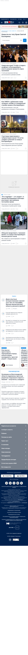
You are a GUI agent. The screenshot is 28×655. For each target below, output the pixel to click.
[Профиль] (26, 23)
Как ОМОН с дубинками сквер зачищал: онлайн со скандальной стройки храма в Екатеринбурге (13, 103)
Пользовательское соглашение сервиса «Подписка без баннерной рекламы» (14, 517)
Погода (20, 19)
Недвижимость (5, 19)
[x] (21, 483)
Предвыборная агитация (8, 459)
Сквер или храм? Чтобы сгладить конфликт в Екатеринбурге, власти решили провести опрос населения (14, 68)
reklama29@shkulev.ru (14, 506)
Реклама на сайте (6, 437)
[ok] (14, 483)
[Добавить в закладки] (25, 78)
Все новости (13, 30)
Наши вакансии (5, 452)
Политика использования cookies (14, 512)
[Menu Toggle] (1, 23)
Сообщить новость (7, 429)
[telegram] (6, 483)
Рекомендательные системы (14, 514)
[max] (17, 483)
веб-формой (24, 502)
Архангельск (5, 30)
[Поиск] (19, 23)
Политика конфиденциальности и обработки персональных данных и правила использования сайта (14, 520)
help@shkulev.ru (10, 502)
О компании (4, 444)
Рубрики (3, 433)
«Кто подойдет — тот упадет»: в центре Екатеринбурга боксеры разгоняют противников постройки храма (13, 199)
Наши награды (5, 448)
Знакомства (13, 19)
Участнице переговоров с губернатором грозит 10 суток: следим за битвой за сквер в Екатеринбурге (13, 138)
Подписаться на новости (8, 426)
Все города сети (6, 467)
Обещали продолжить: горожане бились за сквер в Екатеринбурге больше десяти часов (13, 234)
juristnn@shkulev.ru (16, 501)
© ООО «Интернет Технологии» (14, 536)
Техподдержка (5, 456)
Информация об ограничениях (14, 510)
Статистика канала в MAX (9, 463)
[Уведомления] (23, 23)
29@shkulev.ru (20, 499)
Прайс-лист (4, 441)
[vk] (10, 483)
